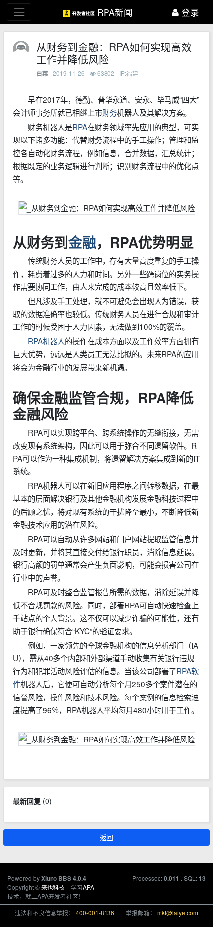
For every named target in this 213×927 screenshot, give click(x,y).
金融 (82, 242)
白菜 (42, 73)
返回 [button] (106, 837)
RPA (79, 126)
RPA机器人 (46, 340)
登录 (189, 12)
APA (88, 887)
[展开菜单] (19, 12)
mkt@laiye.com (177, 912)
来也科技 (53, 887)
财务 (109, 112)
